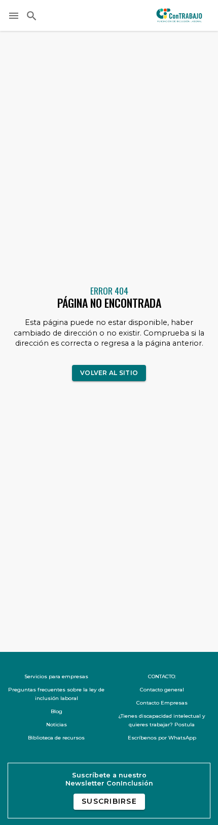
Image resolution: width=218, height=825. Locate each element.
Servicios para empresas (56, 676)
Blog (56, 711)
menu (14, 16)
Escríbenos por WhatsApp (162, 737)
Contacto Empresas (162, 702)
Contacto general (162, 689)
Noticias (56, 724)
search (31, 15)
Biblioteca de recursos (56, 737)
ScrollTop (202, 809)
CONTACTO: (162, 676)
